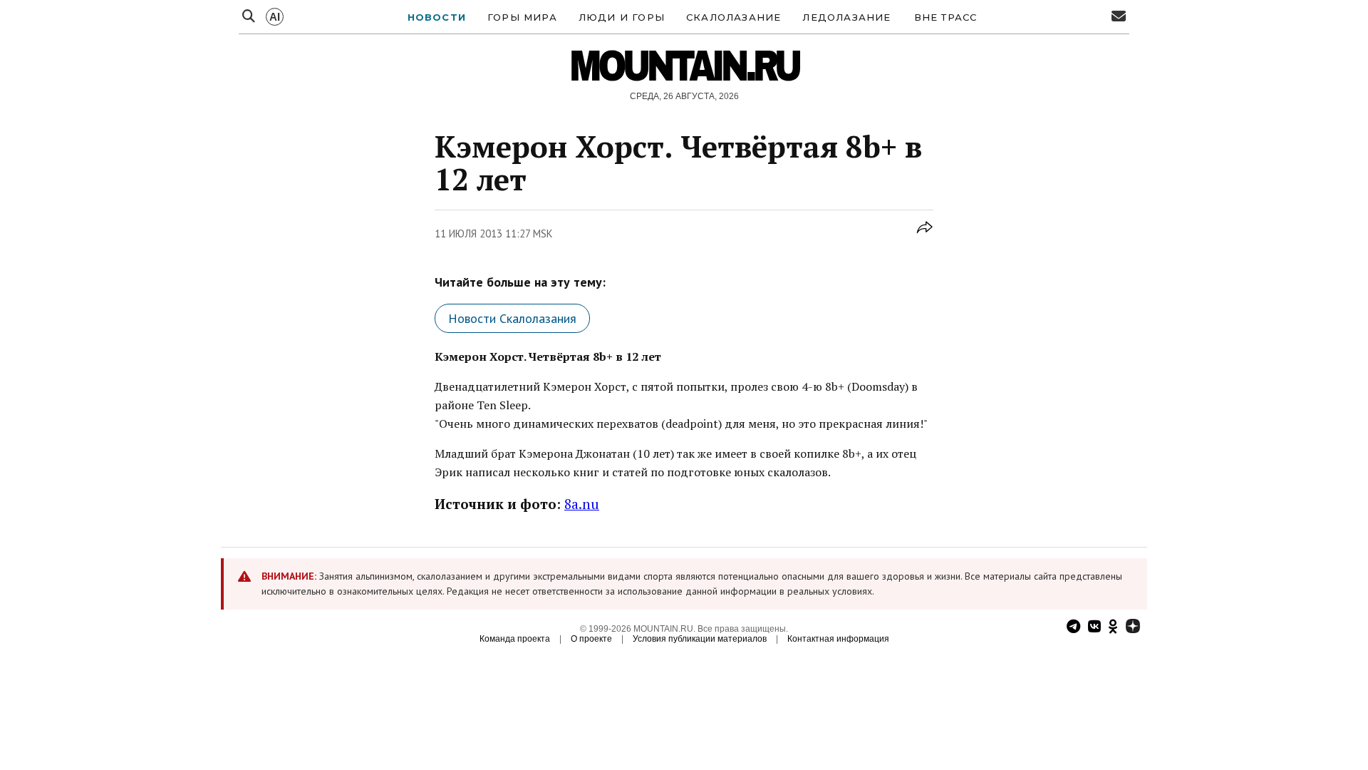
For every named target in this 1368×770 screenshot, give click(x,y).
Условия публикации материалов (700, 639)
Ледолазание (846, 17)
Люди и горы (622, 17)
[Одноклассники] (1113, 627)
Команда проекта (515, 639)
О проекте (591, 639)
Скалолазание (733, 17)
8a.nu (581, 504)
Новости (437, 17)
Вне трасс (946, 17)
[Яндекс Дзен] (1133, 627)
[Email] (1118, 17)
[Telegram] (1073, 627)
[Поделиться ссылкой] (924, 235)
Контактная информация (838, 639)
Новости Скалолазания (512, 318)
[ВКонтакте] (1094, 627)
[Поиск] (249, 17)
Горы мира (522, 17)
